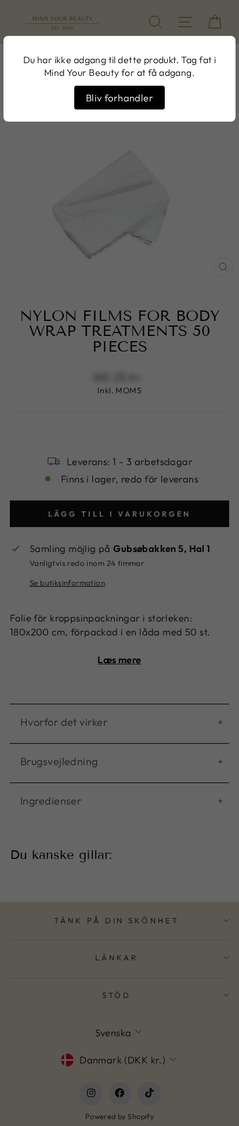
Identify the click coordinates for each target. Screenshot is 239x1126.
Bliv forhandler (119, 98)
